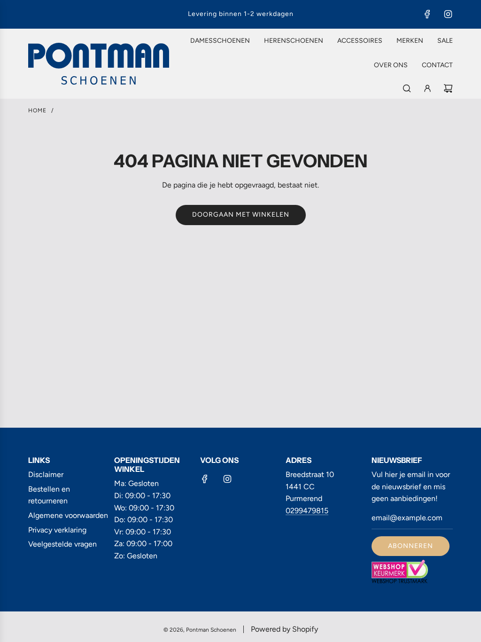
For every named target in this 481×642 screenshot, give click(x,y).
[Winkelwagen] (448, 88)
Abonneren (410, 546)
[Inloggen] (427, 88)
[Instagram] (448, 14)
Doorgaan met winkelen (240, 215)
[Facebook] (427, 14)
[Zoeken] (406, 88)
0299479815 (307, 510)
